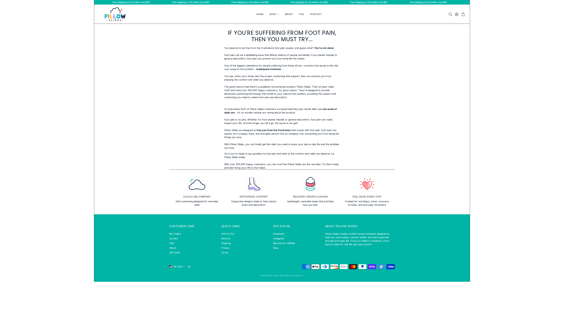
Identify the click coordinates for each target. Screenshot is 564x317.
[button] (450, 14)
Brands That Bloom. (295, 275)
